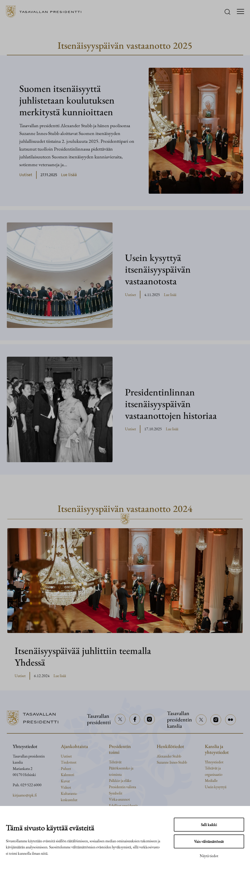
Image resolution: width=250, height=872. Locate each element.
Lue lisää (69, 175)
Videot (66, 787)
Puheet (66, 768)
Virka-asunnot (119, 799)
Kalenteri (67, 774)
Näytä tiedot (209, 855)
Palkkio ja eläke (120, 780)
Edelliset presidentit (123, 805)
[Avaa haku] (227, 12)
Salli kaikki (209, 824)
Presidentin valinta (122, 786)
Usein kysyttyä (215, 786)
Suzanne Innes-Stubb (172, 762)
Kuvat (65, 781)
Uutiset (25, 174)
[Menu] (240, 11)
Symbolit (115, 793)
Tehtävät (115, 762)
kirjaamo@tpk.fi (25, 795)
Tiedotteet (68, 762)
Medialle (211, 780)
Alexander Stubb (169, 756)
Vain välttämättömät (209, 841)
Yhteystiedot (214, 762)
